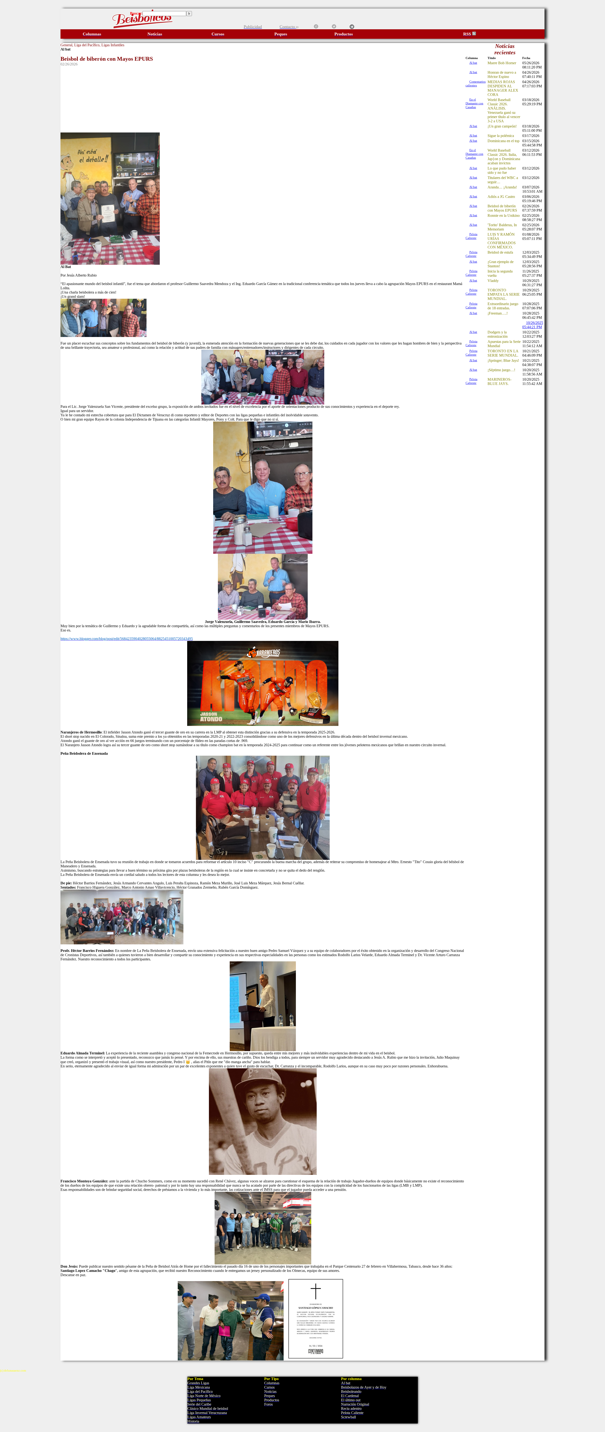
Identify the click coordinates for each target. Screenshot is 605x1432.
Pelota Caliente (471, 236)
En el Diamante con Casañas (474, 103)
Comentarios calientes (476, 83)
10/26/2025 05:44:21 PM (532, 325)
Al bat (473, 62)
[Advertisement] (263, 99)
